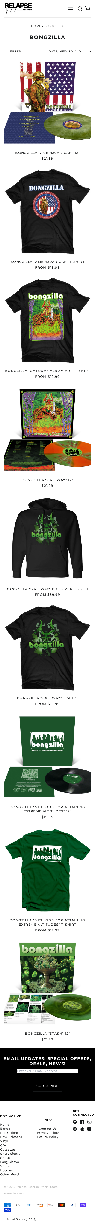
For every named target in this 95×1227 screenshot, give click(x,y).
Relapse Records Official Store (37, 1187)
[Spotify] (75, 1129)
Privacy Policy (48, 1132)
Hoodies (6, 1170)
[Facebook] (82, 1122)
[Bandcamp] (75, 1122)
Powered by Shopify (14, 1193)
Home (36, 26)
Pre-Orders (9, 1132)
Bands (5, 1128)
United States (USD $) (21, 1219)
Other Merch (10, 1174)
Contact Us (47, 1128)
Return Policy (47, 1137)
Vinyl (4, 1141)
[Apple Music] (82, 1129)
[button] (80, 8)
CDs (3, 1145)
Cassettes (7, 1149)
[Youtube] (89, 1129)
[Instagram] (89, 1122)
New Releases (11, 1137)
